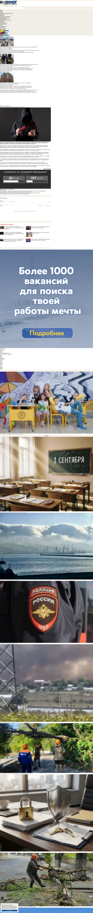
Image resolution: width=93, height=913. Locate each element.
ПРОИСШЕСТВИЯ (3, 23)
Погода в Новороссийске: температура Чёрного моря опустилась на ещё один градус (16, 192)
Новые (1, 204)
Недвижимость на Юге (4, 71)
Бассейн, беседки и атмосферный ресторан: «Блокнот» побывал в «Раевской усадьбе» (17, 52)
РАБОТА (7, 30)
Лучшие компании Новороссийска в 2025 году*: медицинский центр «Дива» (14, 67)
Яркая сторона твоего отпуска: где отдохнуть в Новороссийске (12, 51)
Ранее (11, 204)
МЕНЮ (1, 10)
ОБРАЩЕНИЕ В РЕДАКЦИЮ (5, 19)
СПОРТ (1, 25)
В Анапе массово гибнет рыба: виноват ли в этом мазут (11, 193)
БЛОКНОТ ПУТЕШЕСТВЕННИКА (6, 13)
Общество (2, 106)
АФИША (1, 12)
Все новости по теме (4, 49)
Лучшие (6, 204)
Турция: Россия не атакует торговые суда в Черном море (10, 580)
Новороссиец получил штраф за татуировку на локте (10, 643)
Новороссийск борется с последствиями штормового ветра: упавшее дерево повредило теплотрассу (17, 773)
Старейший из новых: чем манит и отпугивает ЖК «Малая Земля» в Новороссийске (16, 87)
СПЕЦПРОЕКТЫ (3, 24)
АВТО (1, 11)
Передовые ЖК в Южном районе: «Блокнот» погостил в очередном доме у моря (15, 86)
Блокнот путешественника (5, 36)
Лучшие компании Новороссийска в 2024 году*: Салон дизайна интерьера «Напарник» (16, 68)
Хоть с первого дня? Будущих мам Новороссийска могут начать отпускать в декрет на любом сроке (19, 191)
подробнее (10, 354)
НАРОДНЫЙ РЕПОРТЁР (5, 17)
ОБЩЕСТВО (2, 21)
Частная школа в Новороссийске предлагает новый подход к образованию (11, 434)
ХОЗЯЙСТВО (2, 27)
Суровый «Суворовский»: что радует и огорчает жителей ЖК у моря (13, 88)
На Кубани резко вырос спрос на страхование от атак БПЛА (11, 852)
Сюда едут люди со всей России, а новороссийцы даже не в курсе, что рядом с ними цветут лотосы (19, 50)
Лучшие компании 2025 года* (5, 53)
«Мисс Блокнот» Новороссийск (6, 70)
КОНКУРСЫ (2, 15)
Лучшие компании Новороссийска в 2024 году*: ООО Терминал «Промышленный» (16, 69)
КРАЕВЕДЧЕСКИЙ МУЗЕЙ (5, 16)
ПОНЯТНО (9, 910)
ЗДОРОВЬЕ (2, 14)
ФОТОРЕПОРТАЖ (3, 26)
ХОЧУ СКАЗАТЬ (3, 28)
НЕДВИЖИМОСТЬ (3, 18)
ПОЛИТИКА (2, 22)
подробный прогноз (3, 354)
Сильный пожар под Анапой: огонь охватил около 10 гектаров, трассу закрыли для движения (16, 722)
